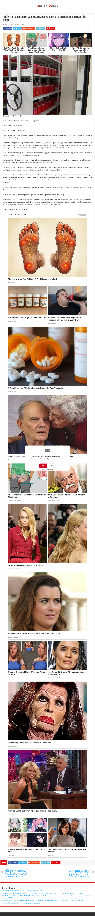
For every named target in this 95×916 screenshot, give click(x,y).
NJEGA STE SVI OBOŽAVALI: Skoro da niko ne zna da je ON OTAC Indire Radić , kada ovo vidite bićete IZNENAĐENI (16, 873)
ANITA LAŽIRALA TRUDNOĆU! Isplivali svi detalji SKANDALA (21, 903)
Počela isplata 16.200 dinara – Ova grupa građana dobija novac (23, 890)
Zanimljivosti (9, 24)
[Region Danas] (47, 5)
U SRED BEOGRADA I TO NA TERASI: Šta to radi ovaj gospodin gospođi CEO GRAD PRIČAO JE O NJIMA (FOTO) (79, 873)
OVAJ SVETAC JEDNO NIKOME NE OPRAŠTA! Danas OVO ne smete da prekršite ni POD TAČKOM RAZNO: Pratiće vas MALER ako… (44, 900)
